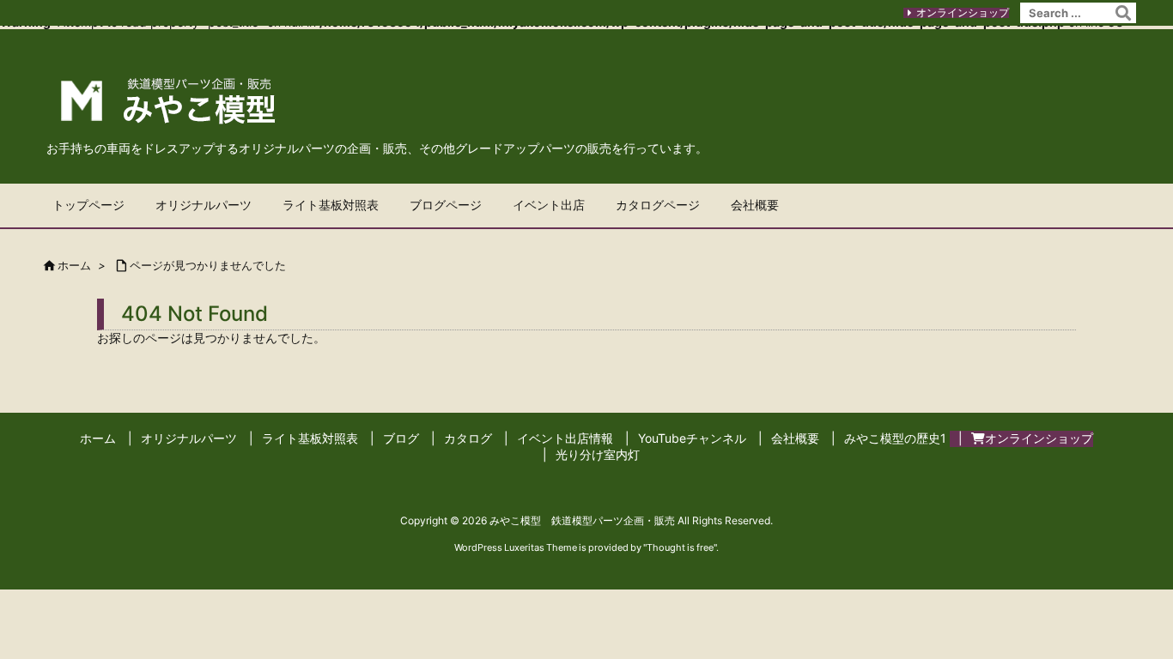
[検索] (1123, 13)
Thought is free (680, 547)
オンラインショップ (962, 12)
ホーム (74, 265)
